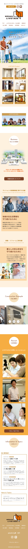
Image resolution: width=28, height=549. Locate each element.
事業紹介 (24, 23)
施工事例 (5, 25)
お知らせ (23, 25)
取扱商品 (11, 25)
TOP (3, 23)
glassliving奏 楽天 (14, 533)
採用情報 (17, 25)
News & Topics (6, 492)
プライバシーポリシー (14, 542)
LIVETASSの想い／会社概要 (13, 23)
